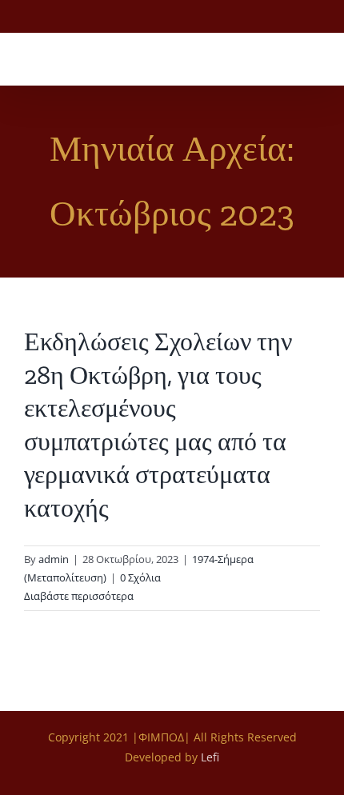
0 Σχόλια (140, 577)
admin (53, 559)
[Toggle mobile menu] (313, 60)
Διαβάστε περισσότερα (79, 596)
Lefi (210, 757)
